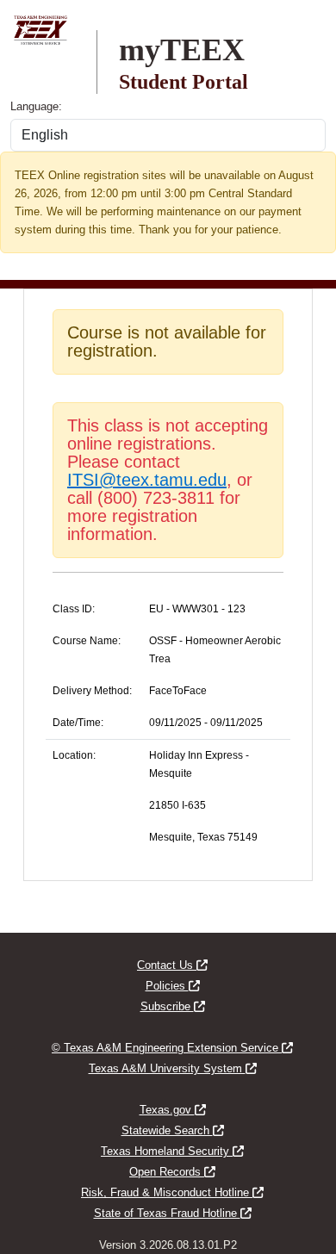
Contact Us (172, 965)
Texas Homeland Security (172, 1151)
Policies (173, 985)
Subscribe (172, 1006)
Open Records (172, 1171)
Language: (36, 106)
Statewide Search (172, 1130)
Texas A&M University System (173, 1068)
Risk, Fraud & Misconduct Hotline (172, 1192)
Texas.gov (173, 1109)
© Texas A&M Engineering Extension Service (172, 1047)
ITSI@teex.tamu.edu (147, 479)
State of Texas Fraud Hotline (173, 1213)
